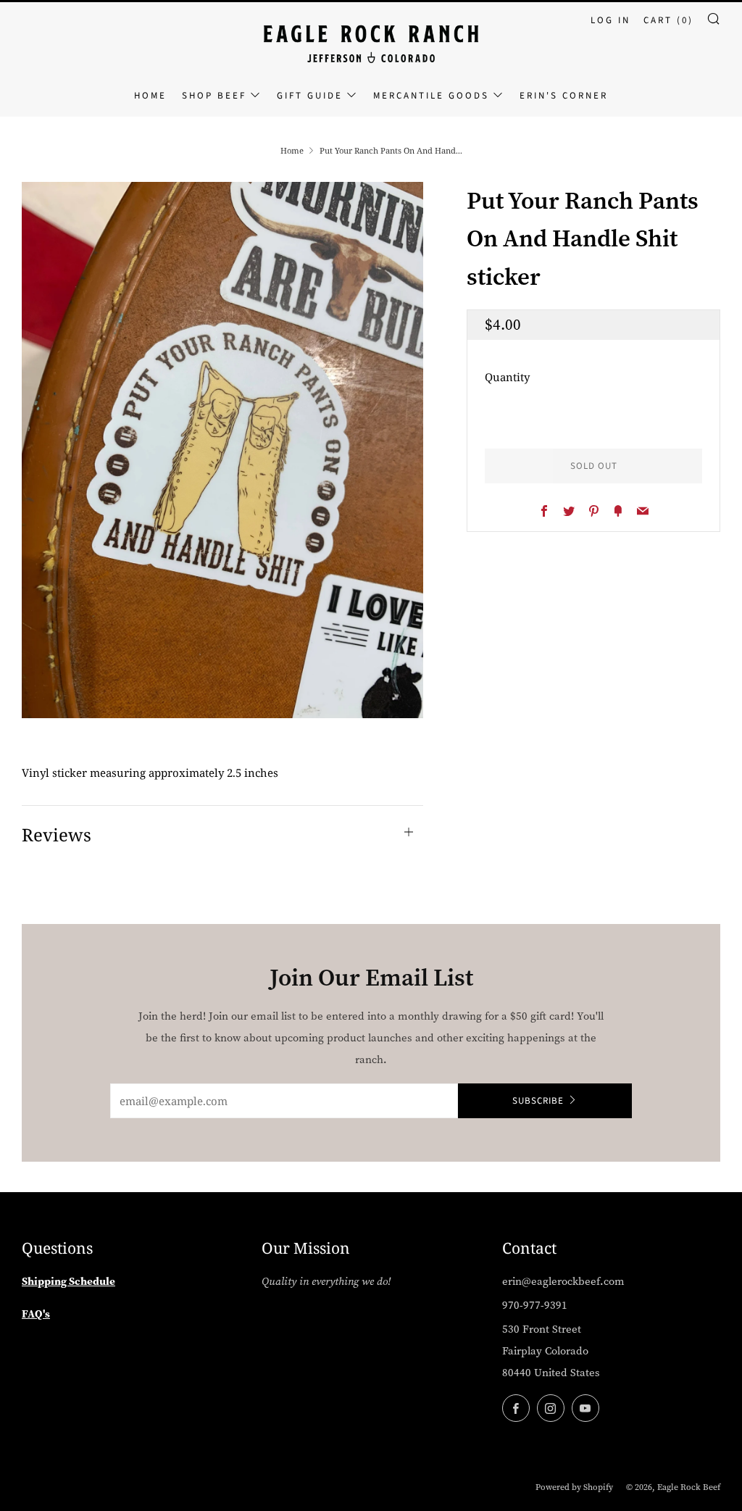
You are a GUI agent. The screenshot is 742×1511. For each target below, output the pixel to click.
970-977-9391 (534, 1305)
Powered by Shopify (574, 1487)
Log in (610, 20)
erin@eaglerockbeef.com (563, 1281)
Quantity (507, 377)
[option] (223, 450)
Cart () (668, 20)
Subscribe (538, 1100)
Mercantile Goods (431, 95)
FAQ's (36, 1313)
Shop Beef (214, 95)
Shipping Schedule (68, 1281)
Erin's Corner (564, 95)
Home (150, 95)
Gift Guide (310, 95)
